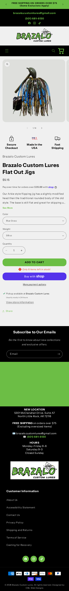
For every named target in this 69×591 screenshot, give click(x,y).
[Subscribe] (58, 354)
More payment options (34, 284)
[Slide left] (27, 128)
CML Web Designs (34, 588)
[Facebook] (29, 23)
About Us (11, 500)
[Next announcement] (62, 4)
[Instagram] (34, 23)
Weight (6, 229)
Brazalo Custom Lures (22, 585)
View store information (20, 302)
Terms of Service (16, 537)
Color (5, 214)
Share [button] (9, 311)
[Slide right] (41, 128)
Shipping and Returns (19, 530)
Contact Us (13, 515)
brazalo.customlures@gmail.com (34, 13)
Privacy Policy (15, 522)
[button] (6, 50)
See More (8, 208)
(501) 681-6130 (34, 18)
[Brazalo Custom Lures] (34, 41)
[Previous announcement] (6, 4)
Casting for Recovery (19, 545)
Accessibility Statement (20, 507)
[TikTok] (39, 23)
